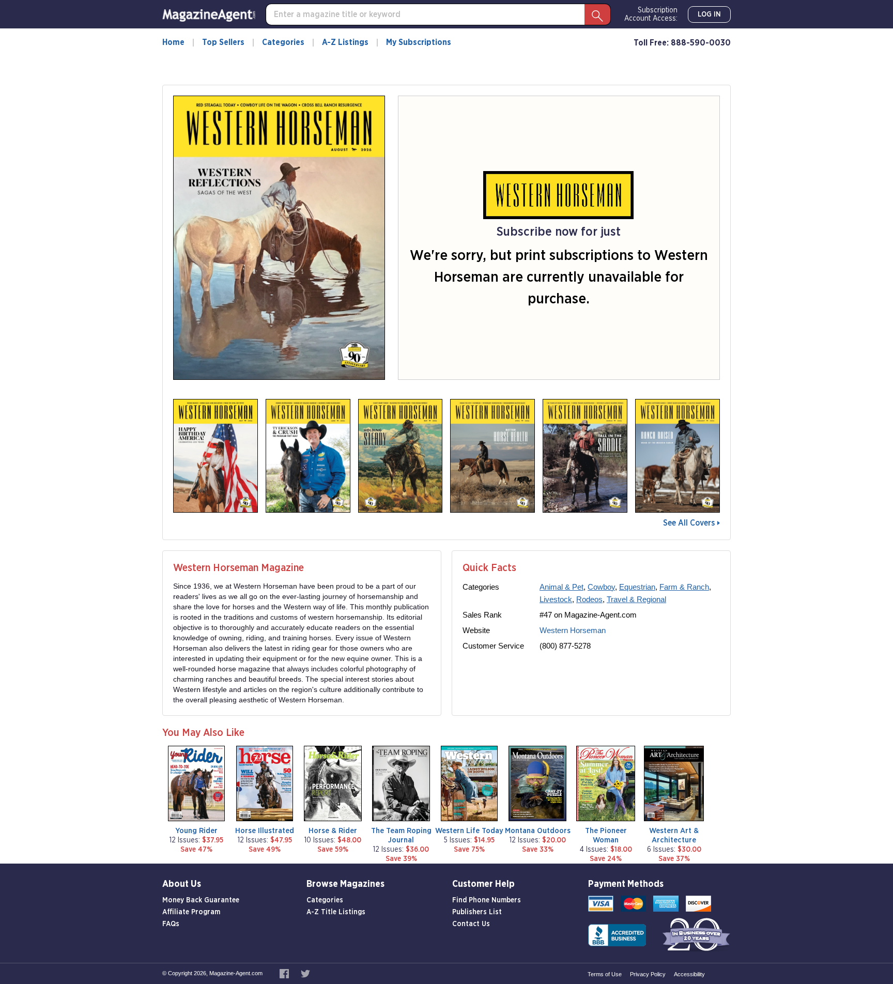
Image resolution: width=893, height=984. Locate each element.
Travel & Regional (636, 599)
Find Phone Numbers (486, 900)
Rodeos (589, 599)
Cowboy (601, 586)
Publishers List (477, 912)
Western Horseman (573, 630)
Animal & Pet (561, 586)
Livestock (556, 599)
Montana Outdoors (538, 831)
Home (173, 42)
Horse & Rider (333, 831)
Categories (283, 42)
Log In (709, 14)
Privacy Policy (648, 974)
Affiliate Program (191, 912)
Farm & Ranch (684, 586)
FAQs (170, 924)
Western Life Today (469, 831)
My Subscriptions (418, 42)
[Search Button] (597, 14)
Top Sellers (223, 42)
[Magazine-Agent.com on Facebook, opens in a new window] (285, 973)
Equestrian (637, 586)
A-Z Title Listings (335, 912)
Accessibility (689, 974)
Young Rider (196, 831)
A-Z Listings (345, 42)
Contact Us (471, 924)
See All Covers (689, 523)
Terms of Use (605, 974)
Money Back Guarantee (200, 900)
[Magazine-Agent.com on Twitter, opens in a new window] (305, 973)
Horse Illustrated (264, 831)
